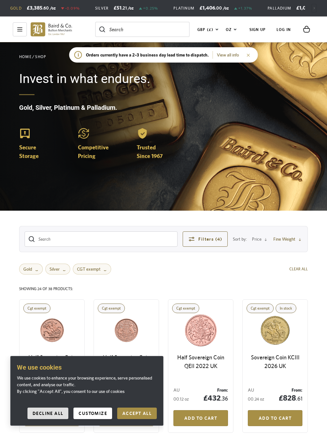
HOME (25, 57)
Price (257, 239)
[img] (51, 29)
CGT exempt (89, 269)
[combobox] (208, 29)
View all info (228, 54)
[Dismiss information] (248, 54)
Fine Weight (284, 239)
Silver (54, 269)
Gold (27, 269)
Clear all (298, 269)
